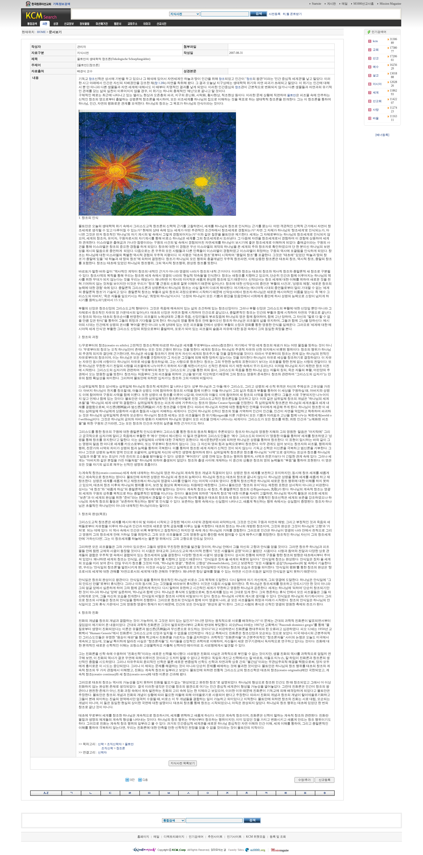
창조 (92, 79)
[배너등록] (382, 135)
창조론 (120, 748)
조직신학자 (114, 744)
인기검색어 (196, 836)
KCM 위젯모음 (255, 836)
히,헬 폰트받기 (292, 14)
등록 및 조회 (278, 836)
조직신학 (107, 748)
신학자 (102, 752)
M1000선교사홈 (363, 3)
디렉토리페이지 (174, 836)
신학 (101, 744)
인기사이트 (234, 836)
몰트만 (291, 95)
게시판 (331, 3)
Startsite (316, 3)
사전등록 (275, 14)
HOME (41, 32)
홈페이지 (143, 836)
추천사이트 (215, 836)
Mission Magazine (390, 3)
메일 (345, 3)
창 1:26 (159, 83)
